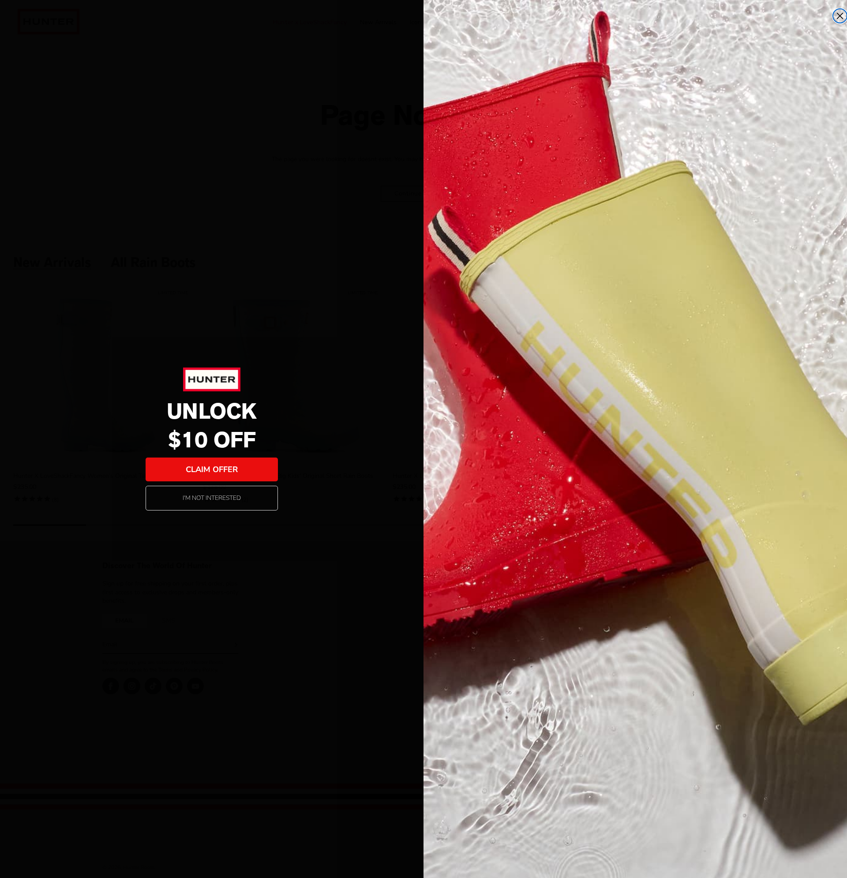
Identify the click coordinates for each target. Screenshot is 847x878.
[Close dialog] (840, 16)
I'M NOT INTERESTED (212, 498)
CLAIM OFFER (212, 469)
